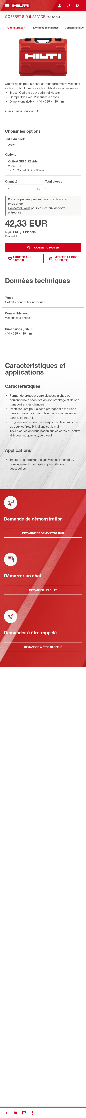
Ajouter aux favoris (22, 258)
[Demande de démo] (15, 1112)
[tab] (16, 27)
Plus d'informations (19, 111)
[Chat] (24, 1112)
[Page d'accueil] (20, 5)
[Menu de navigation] (6, 5)
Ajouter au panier (45, 247)
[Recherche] (77, 5)
